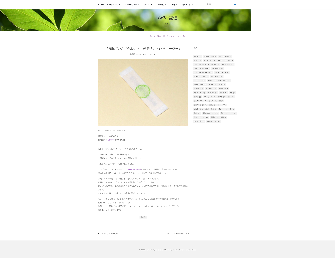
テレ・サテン (216, 76)
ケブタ (197, 60)
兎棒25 (212, 80)
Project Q (225, 56)
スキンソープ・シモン (203, 72)
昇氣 (222, 85)
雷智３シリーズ (201, 117)
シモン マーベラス (225, 60)
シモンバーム (227, 64)
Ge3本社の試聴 (210, 56)
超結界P (198, 109)
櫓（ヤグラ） (211, 89)
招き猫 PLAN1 (200, 85)
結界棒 (223, 93)
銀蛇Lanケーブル (210, 113)
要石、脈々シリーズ (217, 105)
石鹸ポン (111, 140)
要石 (231, 97)
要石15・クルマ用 (216, 101)
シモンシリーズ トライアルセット (206, 64)
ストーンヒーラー (221, 72)
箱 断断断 (212, 93)
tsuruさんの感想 (134, 169)
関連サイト (186, 5)
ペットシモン (199, 80)
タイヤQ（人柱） (201, 76)
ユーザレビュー (131, 5)
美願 (232, 93)
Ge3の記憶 (167, 18)
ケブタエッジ (209, 60)
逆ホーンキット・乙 (226, 109)
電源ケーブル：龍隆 (218, 117)
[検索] (235, 4)
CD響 (197, 56)
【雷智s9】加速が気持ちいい (110, 234)
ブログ (146, 5)
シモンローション (201, 68)
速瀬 (197, 113)
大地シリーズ (224, 80)
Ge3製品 (160, 5)
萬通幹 (222, 97)
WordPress (192, 250)
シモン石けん (217, 68)
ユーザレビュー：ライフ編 (174, 36)
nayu (153, 54)
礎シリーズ (199, 93)
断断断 (213, 85)
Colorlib (175, 250)
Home (101, 5)
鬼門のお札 (199, 121)
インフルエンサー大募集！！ (176, 234)
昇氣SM (198, 89)
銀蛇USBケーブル (228, 113)
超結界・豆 (210, 109)
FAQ (173, 5)
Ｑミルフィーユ (213, 121)
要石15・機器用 (200, 105)
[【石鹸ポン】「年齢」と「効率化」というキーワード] (143, 92)
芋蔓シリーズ (210, 97)
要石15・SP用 (200, 101)
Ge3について (112, 5)
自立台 (197, 97)
